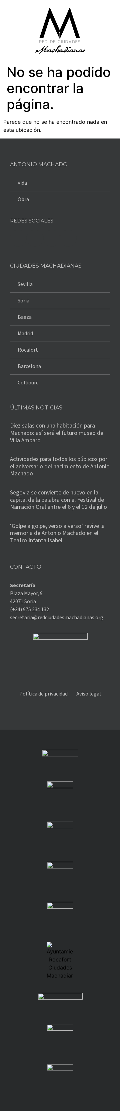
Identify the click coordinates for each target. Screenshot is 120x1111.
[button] (11, 30)
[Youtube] (68, 238)
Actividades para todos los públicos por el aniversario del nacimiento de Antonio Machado (60, 466)
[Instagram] (51, 238)
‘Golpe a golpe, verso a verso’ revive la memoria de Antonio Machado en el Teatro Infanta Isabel (57, 533)
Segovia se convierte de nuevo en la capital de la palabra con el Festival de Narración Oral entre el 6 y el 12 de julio (58, 499)
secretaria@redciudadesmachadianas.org (56, 617)
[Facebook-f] (18, 238)
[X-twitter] (35, 238)
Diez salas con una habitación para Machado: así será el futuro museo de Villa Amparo (56, 433)
